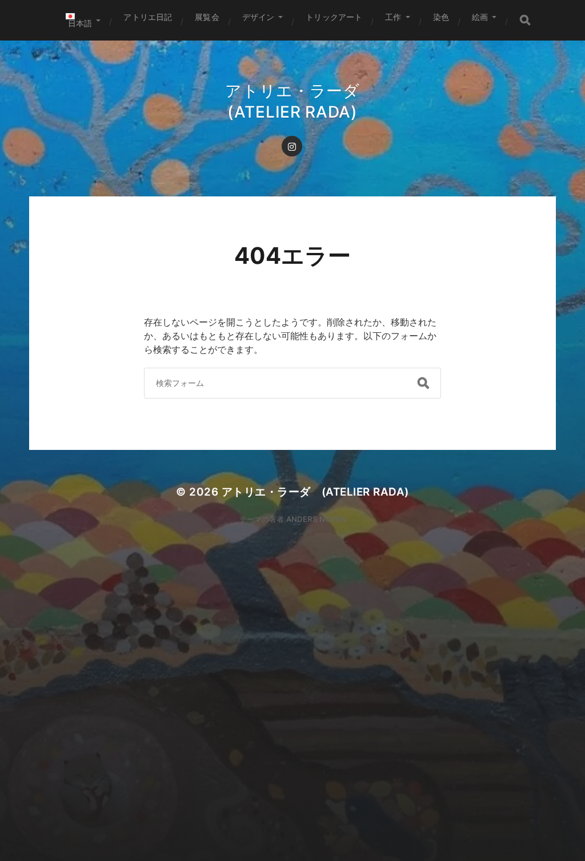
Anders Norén (316, 519)
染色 (441, 17)
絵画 (480, 17)
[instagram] (292, 146)
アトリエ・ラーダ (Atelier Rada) (315, 491)
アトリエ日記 (147, 17)
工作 (393, 17)
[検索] (525, 20)
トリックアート (334, 17)
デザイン (258, 17)
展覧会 (207, 17)
